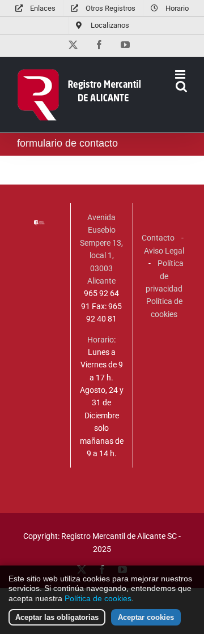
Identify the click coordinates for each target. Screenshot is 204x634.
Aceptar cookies (146, 617)
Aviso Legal (164, 250)
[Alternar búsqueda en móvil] (181, 86)
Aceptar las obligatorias (57, 617)
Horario (100, 339)
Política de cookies (98, 598)
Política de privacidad (165, 276)
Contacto (158, 237)
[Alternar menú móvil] (181, 74)
